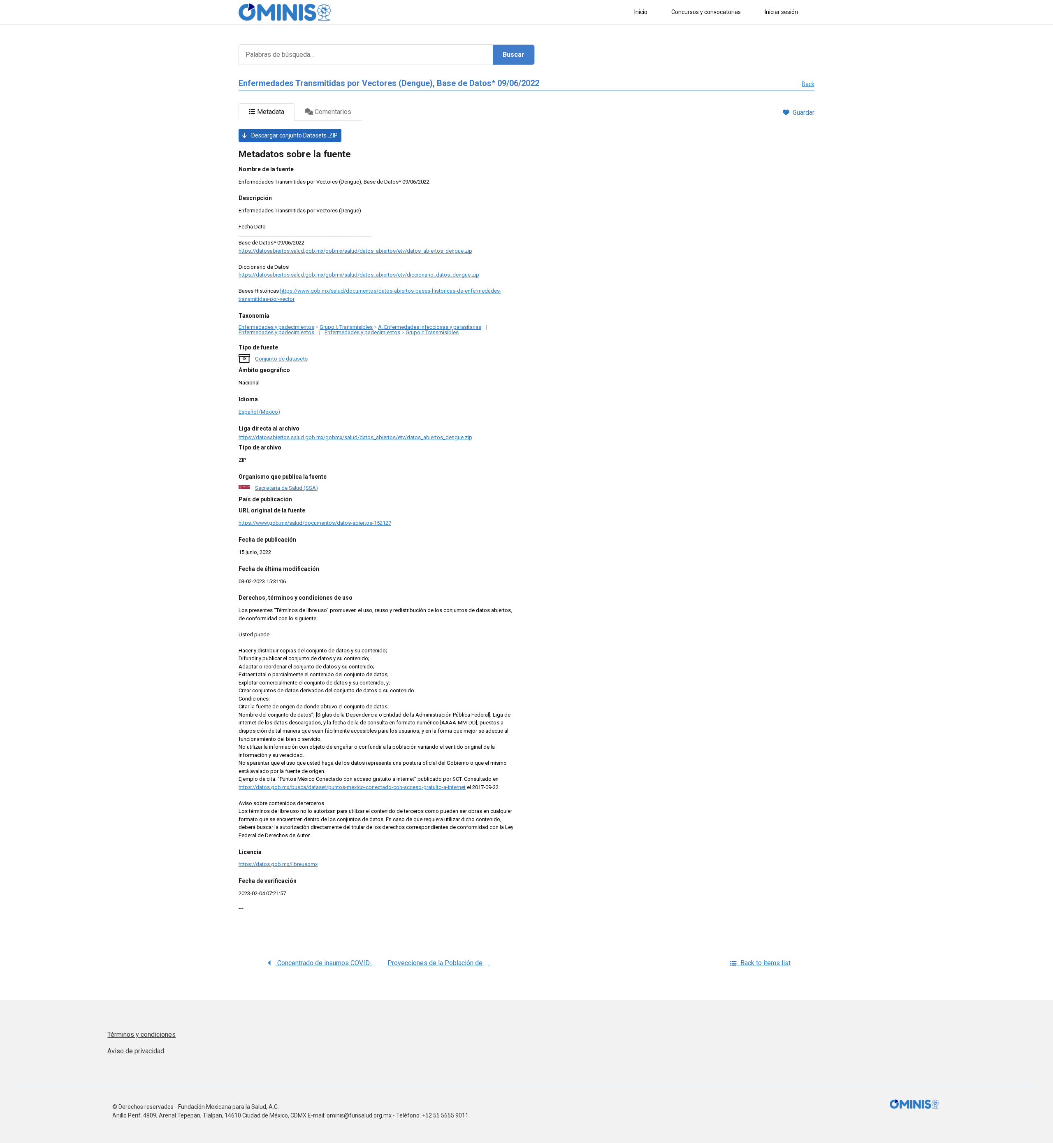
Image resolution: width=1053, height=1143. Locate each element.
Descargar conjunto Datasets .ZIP (294, 135)
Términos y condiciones (141, 1034)
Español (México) (259, 412)
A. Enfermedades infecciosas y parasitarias (429, 327)
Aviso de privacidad (135, 1051)
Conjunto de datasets (281, 358)
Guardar (803, 112)
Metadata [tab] (269, 112)
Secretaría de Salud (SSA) (286, 487)
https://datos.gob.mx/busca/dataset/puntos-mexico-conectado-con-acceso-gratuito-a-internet (352, 787)
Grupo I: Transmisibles (346, 327)
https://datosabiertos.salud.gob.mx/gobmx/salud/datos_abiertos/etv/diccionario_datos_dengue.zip (359, 275)
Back (808, 84)
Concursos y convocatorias (706, 12)
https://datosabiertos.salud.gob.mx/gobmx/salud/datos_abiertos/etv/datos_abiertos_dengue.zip (355, 251)
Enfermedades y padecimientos (276, 327)
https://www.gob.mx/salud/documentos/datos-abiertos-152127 (315, 523)
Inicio (640, 12)
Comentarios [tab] (332, 112)
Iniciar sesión (781, 12)
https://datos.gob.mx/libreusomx (278, 864)
